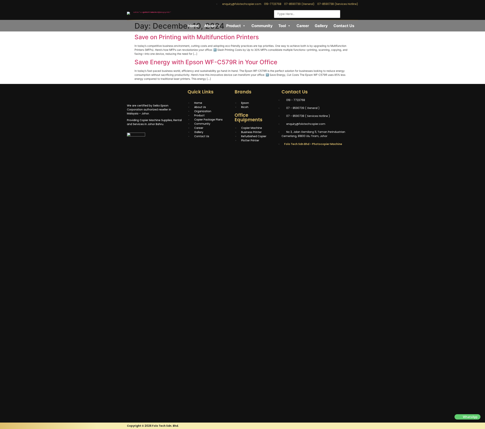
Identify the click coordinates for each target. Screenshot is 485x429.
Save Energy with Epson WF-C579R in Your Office (206, 62)
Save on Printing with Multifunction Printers (197, 37)
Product (233, 25)
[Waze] (307, 154)
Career (302, 25)
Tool (282, 25)
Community (262, 25)
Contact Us (343, 25)
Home (193, 25)
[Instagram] (349, 12)
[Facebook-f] (343, 12)
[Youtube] (355, 12)
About (210, 25)
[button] (467, 417)
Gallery (321, 25)
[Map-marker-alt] (317, 154)
